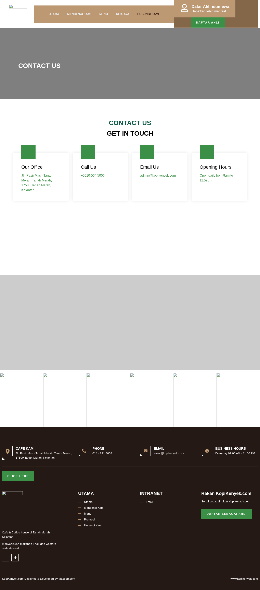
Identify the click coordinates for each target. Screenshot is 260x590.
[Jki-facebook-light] (5, 557)
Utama (54, 14)
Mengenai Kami (79, 14)
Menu (103, 14)
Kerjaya (122, 14)
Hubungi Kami (148, 14)
